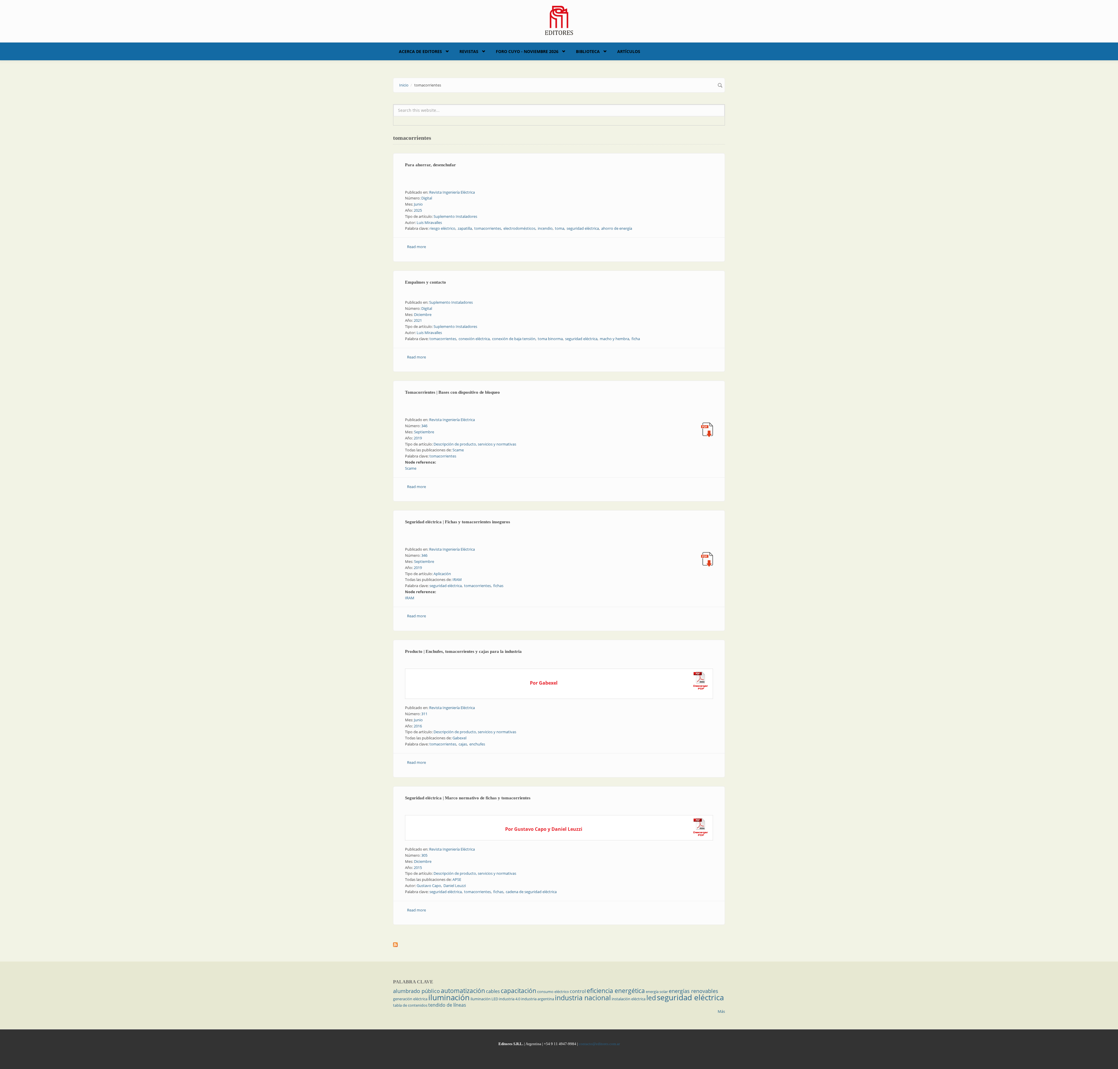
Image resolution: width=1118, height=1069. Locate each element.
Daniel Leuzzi (454, 885)
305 (424, 855)
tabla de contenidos (410, 1005)
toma (559, 228)
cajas (463, 744)
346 (424, 425)
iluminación (449, 997)
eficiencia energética (616, 991)
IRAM (457, 579)
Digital (426, 198)
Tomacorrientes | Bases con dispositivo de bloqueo (452, 392)
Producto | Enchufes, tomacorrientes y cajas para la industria (463, 651)
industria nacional (583, 997)
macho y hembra (614, 338)
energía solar (657, 991)
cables (493, 991)
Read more (416, 246)
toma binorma (550, 338)
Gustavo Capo (429, 885)
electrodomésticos (519, 228)
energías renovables (693, 990)
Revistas (468, 51)
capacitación (518, 991)
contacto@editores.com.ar (599, 1044)
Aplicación (442, 573)
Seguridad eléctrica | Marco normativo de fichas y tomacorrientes (467, 798)
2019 (418, 438)
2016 (418, 726)
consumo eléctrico (553, 991)
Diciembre (422, 314)
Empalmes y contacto (425, 282)
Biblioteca (588, 51)
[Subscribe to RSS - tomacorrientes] (559, 944)
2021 (418, 320)
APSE (456, 879)
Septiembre (424, 431)
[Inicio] (559, 19)
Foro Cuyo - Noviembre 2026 (527, 51)
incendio (545, 228)
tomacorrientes (487, 228)
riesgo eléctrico (442, 228)
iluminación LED (484, 998)
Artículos (628, 51)
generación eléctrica (410, 998)
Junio (418, 204)
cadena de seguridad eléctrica (531, 891)
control (578, 991)
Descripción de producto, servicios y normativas (475, 444)
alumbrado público (416, 990)
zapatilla (465, 228)
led (651, 997)
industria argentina (537, 998)
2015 (418, 867)
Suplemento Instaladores (455, 216)
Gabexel (459, 738)
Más (721, 1011)
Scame (458, 450)
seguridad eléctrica (583, 228)
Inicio (403, 85)
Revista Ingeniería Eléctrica (452, 192)
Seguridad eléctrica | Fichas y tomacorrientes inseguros (457, 522)
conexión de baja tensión (513, 338)
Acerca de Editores (420, 51)
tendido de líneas (447, 1005)
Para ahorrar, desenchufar (430, 164)
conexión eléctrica (474, 338)
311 (424, 713)
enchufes (477, 744)
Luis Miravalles (429, 222)
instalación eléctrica (628, 998)
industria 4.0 (509, 998)
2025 (418, 210)
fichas (498, 585)
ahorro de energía (616, 228)
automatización (463, 991)
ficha (635, 338)
